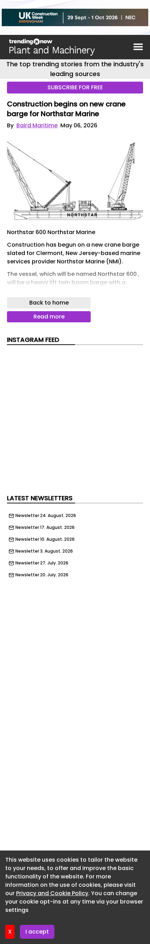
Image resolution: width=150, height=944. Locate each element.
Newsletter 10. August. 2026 (45, 539)
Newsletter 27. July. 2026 (41, 563)
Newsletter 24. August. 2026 (45, 515)
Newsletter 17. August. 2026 (45, 527)
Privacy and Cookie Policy (52, 893)
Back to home (49, 303)
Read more (49, 317)
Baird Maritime (37, 125)
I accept (37, 932)
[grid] (75, 543)
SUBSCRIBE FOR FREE (75, 87)
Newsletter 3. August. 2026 (44, 551)
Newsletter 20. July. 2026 (41, 575)
